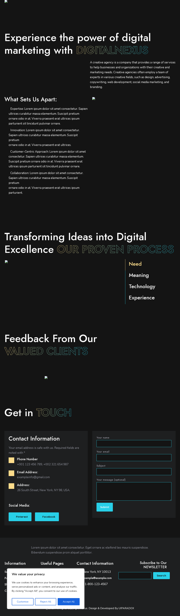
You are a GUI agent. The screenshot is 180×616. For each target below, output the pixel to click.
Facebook (48, 516)
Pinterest (22, 516)
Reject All (45, 601)
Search (161, 575)
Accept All (69, 601)
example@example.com (97, 578)
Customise (22, 601)
